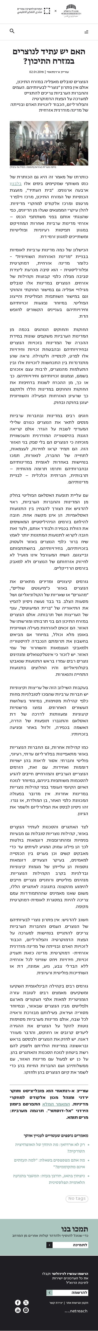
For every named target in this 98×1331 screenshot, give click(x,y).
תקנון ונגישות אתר (77, 1303)
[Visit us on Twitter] (25, 1304)
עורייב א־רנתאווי (58, 72)
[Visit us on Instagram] (25, 1312)
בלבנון (16, 183)
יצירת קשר (56, 1303)
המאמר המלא (56, 1104)
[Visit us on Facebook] (17, 1304)
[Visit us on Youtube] (17, 1312)
